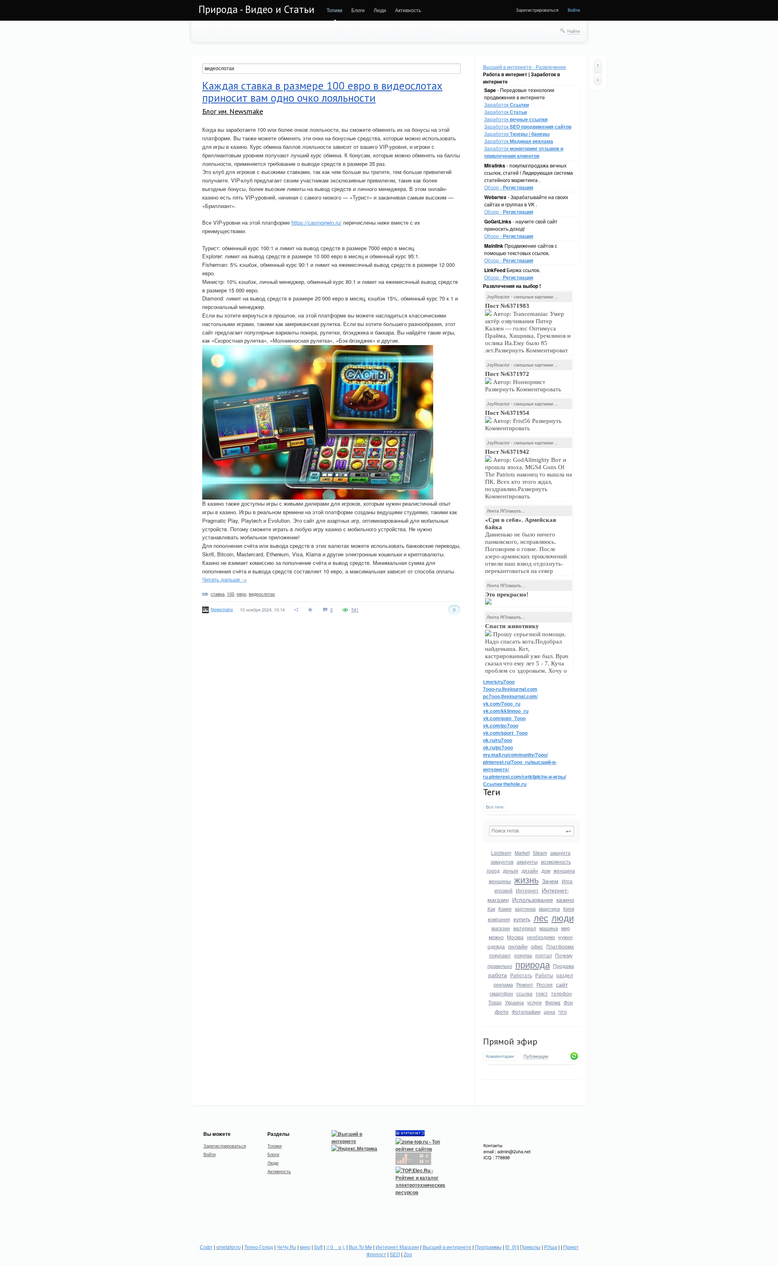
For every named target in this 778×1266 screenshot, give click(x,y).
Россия (544, 984)
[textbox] (531, 831)
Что (562, 1011)
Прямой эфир (510, 1041)
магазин (501, 928)
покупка (523, 955)
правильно (499, 965)
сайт (562, 984)
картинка (525, 908)
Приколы (530, 1246)
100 (230, 593)
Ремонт (524, 984)
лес (541, 917)
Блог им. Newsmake (232, 111)
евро (241, 593)
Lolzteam (501, 852)
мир (565, 928)
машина (548, 928)
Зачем (550, 881)
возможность (556, 861)
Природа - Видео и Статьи (256, 9)
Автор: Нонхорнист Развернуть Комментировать (524, 382)
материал (524, 928)
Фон (568, 1002)
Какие (505, 908)
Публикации (536, 1056)
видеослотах (262, 593)
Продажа (563, 965)
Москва (515, 936)
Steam (540, 852)
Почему (564, 955)
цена (549, 1011)
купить (521, 919)
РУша (550, 1246)
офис (537, 946)
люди (562, 917)
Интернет (527, 890)
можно (496, 936)
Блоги (358, 9)
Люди (380, 9)
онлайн (518, 946)
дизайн (530, 870)
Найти (573, 31)
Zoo (408, 1254)
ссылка (524, 993)
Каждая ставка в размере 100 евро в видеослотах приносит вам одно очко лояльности (322, 92)
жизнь (526, 879)
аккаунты (527, 861)
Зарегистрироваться (537, 9)
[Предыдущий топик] (598, 66)
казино (565, 899)
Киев (568, 908)
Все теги (494, 806)
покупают (500, 955)
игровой (503, 890)
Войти (574, 9)
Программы (488, 1246)
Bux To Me (360, 1246)
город (493, 870)
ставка (217, 593)
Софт (206, 1246)
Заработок (506, 104)
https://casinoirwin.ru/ (316, 222)
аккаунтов (502, 861)
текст (542, 993)
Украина (514, 1002)
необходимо (541, 936)
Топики (334, 9)
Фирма (552, 1002)
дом (545, 870)
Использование (532, 899)
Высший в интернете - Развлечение (524, 66)
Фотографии (526, 1011)
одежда (496, 946)
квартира (549, 908)
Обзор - (508, 187)
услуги (534, 1002)
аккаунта (560, 852)
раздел (564, 975)
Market (522, 852)
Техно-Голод (258, 1246)
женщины (500, 881)
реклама (503, 984)
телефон (561, 993)
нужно (565, 936)
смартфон (501, 993)
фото (502, 1011)
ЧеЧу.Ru (286, 1246)
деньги (510, 870)
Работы (544, 975)
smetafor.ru (228, 1246)
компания (499, 919)
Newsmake (222, 609)
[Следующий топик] (598, 79)
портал (543, 955)
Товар (495, 1002)
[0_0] (510, 1246)
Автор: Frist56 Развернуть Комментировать (523, 420)
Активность (408, 9)
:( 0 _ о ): (335, 1246)
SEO (395, 1254)
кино (305, 1246)
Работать (521, 975)
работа (497, 975)
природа (532, 964)
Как (491, 908)
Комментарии (500, 1056)
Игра (567, 881)
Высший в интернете (447, 1246)
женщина (564, 870)
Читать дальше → (224, 579)
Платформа (560, 946)
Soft (318, 1246)
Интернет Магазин (397, 1246)
